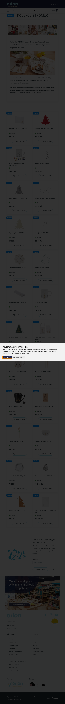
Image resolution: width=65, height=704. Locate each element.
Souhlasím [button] (7, 357)
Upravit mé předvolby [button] (18, 357)
